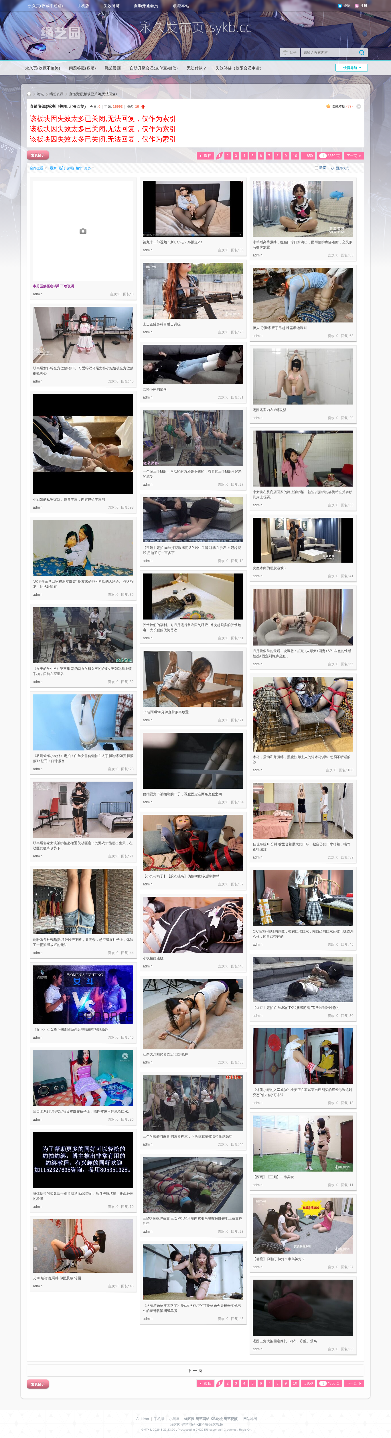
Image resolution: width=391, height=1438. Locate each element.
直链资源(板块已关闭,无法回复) (93, 94)
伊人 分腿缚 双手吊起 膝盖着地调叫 (280, 328)
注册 (363, 6)
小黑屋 (174, 1419)
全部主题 (37, 168)
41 (351, 576)
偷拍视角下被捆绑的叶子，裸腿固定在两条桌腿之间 (182, 794)
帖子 (293, 53)
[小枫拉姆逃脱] (193, 925)
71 (242, 720)
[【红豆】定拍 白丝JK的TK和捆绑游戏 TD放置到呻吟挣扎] (303, 979)
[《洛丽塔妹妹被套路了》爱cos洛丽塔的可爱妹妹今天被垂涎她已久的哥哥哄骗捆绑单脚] (193, 1272)
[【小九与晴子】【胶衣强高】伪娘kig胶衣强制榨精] (193, 843)
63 (351, 336)
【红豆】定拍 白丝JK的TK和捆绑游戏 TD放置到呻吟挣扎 (296, 1008)
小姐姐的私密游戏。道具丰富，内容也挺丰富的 (69, 499)
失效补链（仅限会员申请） (240, 68)
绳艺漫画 (113, 68)
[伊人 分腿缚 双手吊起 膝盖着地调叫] (303, 295)
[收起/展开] (358, 106)
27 (242, 485)
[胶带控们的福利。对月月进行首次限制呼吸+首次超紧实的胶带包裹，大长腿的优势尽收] (193, 596)
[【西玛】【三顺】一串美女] (303, 1144)
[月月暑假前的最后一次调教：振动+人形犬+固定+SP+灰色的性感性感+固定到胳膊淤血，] (303, 617)
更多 (87, 168)
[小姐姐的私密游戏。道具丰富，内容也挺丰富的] (83, 444)
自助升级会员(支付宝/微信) (154, 68)
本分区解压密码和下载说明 (53, 286)
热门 (61, 168)
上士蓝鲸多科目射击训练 (162, 324)
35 (242, 250)
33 (351, 505)
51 (242, 638)
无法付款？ (197, 68)
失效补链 (112, 5)
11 (351, 1185)
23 (132, 769)
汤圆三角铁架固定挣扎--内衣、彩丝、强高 (285, 1341)
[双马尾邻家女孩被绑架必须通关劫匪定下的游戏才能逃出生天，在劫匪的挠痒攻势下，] (83, 810)
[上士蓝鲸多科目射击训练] (193, 291)
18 (242, 561)
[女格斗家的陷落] (193, 364)
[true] (362, 52)
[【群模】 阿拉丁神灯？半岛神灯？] (303, 1226)
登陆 (346, 6)
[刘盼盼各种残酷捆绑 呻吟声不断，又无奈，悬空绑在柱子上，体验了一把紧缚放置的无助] (83, 901)
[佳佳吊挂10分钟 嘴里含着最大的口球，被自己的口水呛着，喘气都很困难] (303, 811)
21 (132, 856)
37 (242, 884)
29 (351, 418)
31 (242, 397)
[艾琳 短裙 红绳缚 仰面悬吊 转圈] (83, 1246)
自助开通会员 (146, 5)
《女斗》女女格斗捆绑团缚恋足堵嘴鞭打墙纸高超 (70, 1029)
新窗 (322, 168)
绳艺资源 (56, 94)
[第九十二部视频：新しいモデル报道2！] (193, 209)
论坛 (40, 94)
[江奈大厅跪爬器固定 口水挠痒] (193, 1014)
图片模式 (342, 168)
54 (242, 802)
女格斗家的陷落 (155, 389)
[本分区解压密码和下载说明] (83, 231)
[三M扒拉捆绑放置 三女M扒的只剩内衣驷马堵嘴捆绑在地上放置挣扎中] (193, 1185)
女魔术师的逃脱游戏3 (269, 568)
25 (242, 332)
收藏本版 (342, 106)
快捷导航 (350, 68)
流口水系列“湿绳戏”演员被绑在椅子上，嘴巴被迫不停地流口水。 (82, 1112)
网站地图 (250, 1419)
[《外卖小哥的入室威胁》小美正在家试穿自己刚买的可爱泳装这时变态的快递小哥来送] (303, 1056)
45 (351, 945)
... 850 (308, 156)
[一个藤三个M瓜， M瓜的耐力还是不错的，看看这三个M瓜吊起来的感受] (193, 438)
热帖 (70, 168)
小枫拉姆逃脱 (153, 958)
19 (132, 1207)
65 (351, 664)
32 (132, 682)
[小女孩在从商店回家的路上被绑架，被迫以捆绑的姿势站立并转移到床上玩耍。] (303, 459)
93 (132, 507)
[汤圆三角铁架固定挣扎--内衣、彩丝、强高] (303, 1308)
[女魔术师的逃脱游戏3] (303, 540)
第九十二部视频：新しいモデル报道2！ (173, 242)
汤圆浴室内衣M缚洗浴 (270, 410)
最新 (53, 168)
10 (295, 156)
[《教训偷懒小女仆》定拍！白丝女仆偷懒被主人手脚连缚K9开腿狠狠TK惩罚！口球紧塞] (83, 722)
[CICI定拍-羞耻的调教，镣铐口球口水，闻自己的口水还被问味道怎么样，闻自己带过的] (303, 898)
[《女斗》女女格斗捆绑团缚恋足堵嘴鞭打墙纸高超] (83, 994)
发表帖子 (38, 155)
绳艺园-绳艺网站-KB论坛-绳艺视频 (29, 94)
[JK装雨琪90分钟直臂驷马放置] (193, 679)
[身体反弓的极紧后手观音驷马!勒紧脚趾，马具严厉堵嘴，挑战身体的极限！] (83, 1160)
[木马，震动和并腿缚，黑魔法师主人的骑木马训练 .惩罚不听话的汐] (303, 714)
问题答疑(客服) (82, 68)
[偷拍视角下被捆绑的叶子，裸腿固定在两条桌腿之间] (193, 761)
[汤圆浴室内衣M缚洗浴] (303, 376)
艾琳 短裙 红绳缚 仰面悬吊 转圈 (57, 1278)
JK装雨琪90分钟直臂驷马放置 (166, 712)
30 (351, 1016)
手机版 (83, 5)
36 (132, 1120)
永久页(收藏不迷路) (45, 5)
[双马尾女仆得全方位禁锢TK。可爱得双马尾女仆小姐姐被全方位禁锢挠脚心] (83, 335)
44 (132, 953)
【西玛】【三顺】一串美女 (273, 1177)
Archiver (142, 1419)
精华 (79, 168)
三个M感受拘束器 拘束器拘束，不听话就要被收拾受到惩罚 (187, 1136)
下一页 (352, 156)
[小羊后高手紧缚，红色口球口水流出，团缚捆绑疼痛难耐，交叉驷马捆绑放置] (303, 209)
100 (350, 770)
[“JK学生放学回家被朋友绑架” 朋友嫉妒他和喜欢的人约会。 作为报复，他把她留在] (83, 548)
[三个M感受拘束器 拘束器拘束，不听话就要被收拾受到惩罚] (193, 1103)
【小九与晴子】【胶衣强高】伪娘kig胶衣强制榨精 (181, 876)
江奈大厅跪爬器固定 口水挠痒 (165, 1054)
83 (351, 255)
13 (351, 1103)
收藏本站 (181, 5)
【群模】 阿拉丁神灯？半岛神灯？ (279, 1259)
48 (242, 1319)
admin (38, 294)
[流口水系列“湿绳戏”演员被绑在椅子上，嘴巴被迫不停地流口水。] (83, 1078)
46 (132, 381)
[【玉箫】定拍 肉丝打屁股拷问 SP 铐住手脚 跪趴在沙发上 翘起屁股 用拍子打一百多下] (193, 519)
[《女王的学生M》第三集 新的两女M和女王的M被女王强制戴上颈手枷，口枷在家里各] (83, 635)
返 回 (208, 156)
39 (351, 857)
